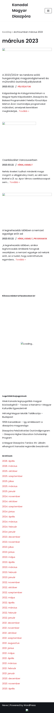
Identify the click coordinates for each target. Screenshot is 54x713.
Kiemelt (28, 164)
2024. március (9, 521)
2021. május (8, 653)
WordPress (30, 705)
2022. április (8, 602)
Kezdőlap (7, 31)
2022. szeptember (12, 592)
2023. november (11, 541)
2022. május (8, 597)
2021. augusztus (11, 643)
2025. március (9, 486)
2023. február (9, 572)
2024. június (8, 511)
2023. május (8, 557)
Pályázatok (24, 86)
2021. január (8, 673)
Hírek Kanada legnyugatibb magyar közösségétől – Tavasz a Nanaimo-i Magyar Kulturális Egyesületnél (26, 405)
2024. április (8, 516)
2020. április (8, 688)
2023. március (9, 567)
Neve (5, 705)
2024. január (8, 531)
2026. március (9, 466)
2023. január (8, 577)
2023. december (11, 536)
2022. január (8, 617)
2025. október (9, 471)
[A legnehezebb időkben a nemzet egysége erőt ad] (27, 209)
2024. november (11, 496)
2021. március (9, 663)
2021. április (8, 658)
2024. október (9, 501)
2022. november (11, 582)
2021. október (9, 632)
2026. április (8, 460)
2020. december (11, 678)
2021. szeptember (12, 638)
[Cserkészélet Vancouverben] (27, 138)
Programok (40, 238)
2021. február (9, 668)
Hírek (21, 164)
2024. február (9, 526)
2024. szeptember (12, 506)
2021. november (10, 627)
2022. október (9, 587)
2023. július (8, 546)
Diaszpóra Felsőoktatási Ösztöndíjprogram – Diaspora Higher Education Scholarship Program (26, 434)
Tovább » (24, 111)
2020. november (11, 683)
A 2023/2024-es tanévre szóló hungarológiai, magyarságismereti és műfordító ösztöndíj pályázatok (25, 78)
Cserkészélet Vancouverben (19, 160)
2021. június (8, 648)
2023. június (8, 552)
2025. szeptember (12, 476)
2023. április (8, 562)
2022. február (9, 612)
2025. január (8, 491)
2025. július (8, 481)
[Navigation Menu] (48, 10)
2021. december (11, 622)
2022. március (9, 607)
